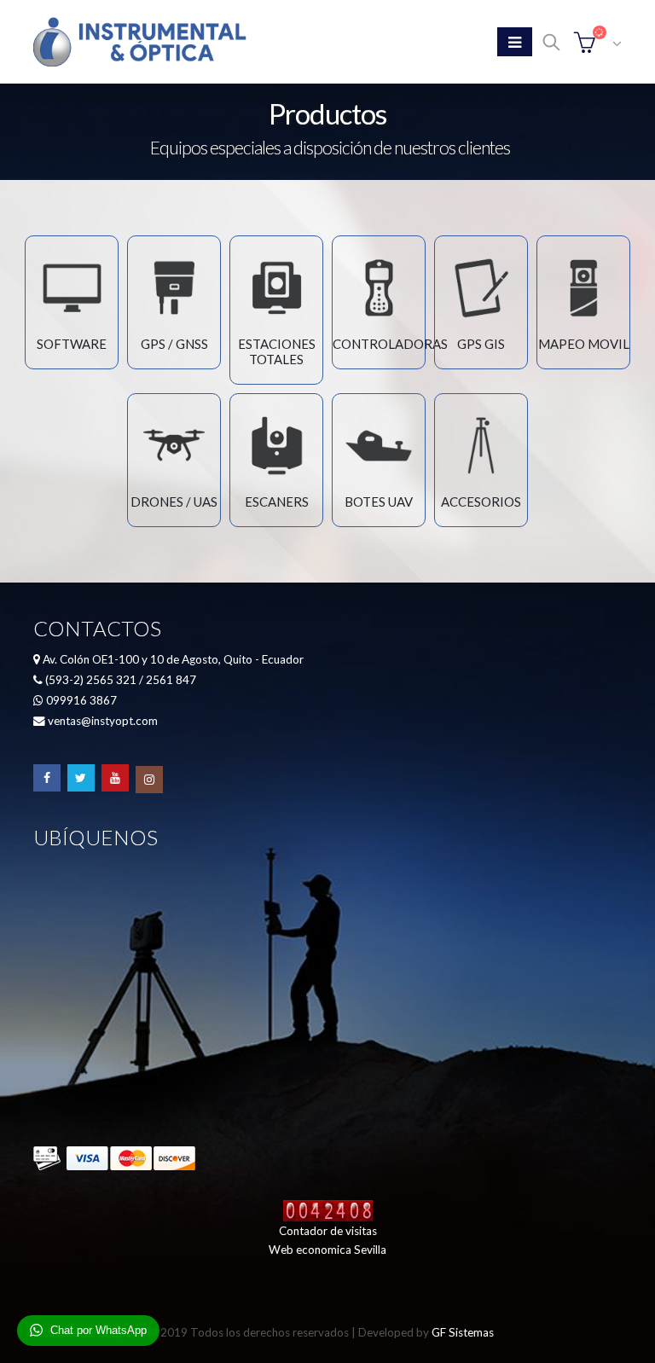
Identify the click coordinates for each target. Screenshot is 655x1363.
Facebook (47, 778)
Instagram (149, 779)
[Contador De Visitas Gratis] (328, 1209)
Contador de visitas (328, 1231)
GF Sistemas (463, 1332)
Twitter (81, 778)
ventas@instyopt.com (103, 721)
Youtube (115, 778)
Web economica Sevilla (327, 1249)
